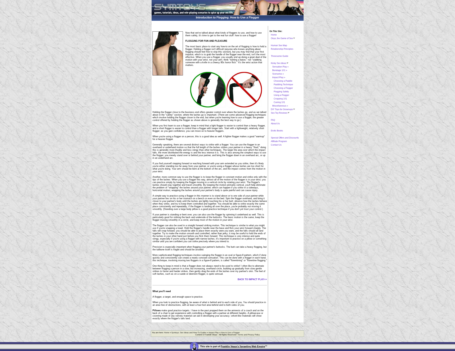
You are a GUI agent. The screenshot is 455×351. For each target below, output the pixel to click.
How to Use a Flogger (230, 332)
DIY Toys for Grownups (282, 109)
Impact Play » (278, 77)
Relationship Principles (282, 49)
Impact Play (214, 332)
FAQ (273, 120)
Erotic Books (277, 130)
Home (274, 35)
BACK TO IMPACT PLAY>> (252, 279)
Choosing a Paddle (283, 81)
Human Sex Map (279, 45)
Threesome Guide (279, 56)
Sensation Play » (280, 67)
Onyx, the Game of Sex (282, 38)
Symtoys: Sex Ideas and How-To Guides (189, 332)
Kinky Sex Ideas (278, 63)
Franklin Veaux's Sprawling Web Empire (243, 346)
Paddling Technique (283, 84)
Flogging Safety (281, 91)
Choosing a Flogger (283, 88)
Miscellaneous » (280, 106)
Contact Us (276, 145)
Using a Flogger (281, 95)
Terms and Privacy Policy (249, 335)
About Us (275, 123)
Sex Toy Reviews (279, 113)
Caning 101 (279, 102)
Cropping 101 (280, 98)
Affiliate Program (279, 141)
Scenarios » (278, 74)
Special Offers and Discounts (285, 138)
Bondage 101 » (279, 70)
